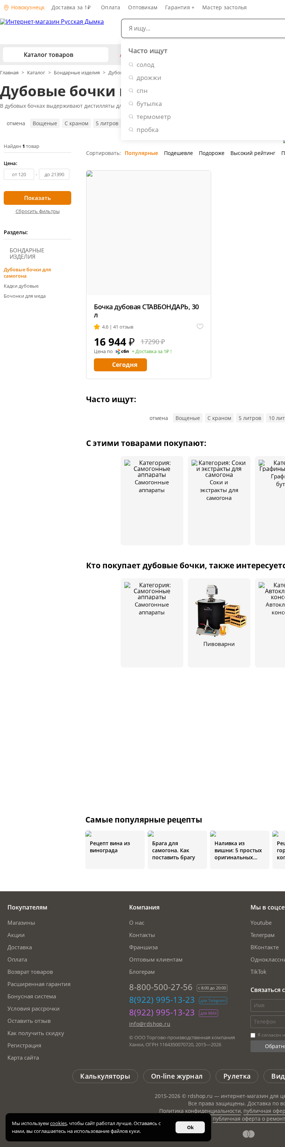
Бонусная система (31, 996)
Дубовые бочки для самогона (27, 272)
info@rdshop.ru (150, 1023)
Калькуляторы (105, 1076)
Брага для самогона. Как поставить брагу (173, 850)
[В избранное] (200, 327)
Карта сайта (23, 1057)
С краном (76, 123)
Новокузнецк (27, 7)
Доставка (19, 947)
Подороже (212, 152)
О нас (136, 922)
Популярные (141, 152)
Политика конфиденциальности (200, 1110)
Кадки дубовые (21, 285)
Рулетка (236, 1076)
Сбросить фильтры (38, 211)
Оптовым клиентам (156, 959)
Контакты (142, 934)
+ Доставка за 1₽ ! (151, 352)
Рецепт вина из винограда (110, 847)
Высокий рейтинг (252, 152)
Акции (16, 934)
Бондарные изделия (77, 72)
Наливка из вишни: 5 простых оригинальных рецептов (238, 850)
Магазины (21, 922)
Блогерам (142, 971)
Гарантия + (179, 7)
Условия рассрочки (33, 1008)
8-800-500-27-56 (161, 986)
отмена (16, 123)
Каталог (36, 72)
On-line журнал (177, 1076)
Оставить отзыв (29, 1020)
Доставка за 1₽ (71, 7)
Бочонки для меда (25, 296)
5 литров (107, 123)
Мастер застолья (224, 7)
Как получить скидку (35, 1033)
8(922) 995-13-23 (162, 999)
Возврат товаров (30, 971)
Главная (10, 72)
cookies (58, 1123)
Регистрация (24, 1045)
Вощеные (45, 123)
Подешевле (178, 152)
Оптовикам (142, 7)
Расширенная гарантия (39, 984)
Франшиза (143, 947)
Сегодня (124, 365)
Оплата (110, 7)
